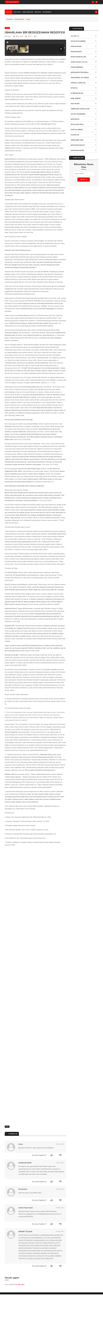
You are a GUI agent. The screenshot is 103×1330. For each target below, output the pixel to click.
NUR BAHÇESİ (19, 19)
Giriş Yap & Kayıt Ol (12, 2)
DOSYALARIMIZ (77, 130)
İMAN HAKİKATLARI (78, 57)
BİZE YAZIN (38, 12)
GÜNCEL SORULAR (78, 83)
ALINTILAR (75, 135)
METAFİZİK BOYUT (78, 145)
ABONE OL (83, 180)
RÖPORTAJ (75, 119)
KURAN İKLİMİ (76, 46)
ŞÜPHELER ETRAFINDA (80, 72)
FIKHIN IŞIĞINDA (77, 67)
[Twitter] (96, 2)
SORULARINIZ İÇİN (27, 12)
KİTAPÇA (74, 88)
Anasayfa (9, 19)
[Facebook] (93, 2)
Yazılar (28, 19)
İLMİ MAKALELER (77, 150)
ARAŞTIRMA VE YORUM (80, 78)
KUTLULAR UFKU (77, 124)
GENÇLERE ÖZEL (77, 140)
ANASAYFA (8, 12)
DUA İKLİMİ (75, 104)
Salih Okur (8, 36)
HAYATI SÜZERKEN (78, 114)
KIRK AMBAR (76, 98)
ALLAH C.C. (75, 36)
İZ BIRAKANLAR (77, 93)
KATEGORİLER (47, 12)
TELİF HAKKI (17, 12)
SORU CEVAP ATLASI (79, 62)
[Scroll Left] (10, 85)
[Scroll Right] (61, 85)
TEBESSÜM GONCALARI (80, 109)
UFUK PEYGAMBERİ (78, 41)
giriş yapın (21, 1320)
